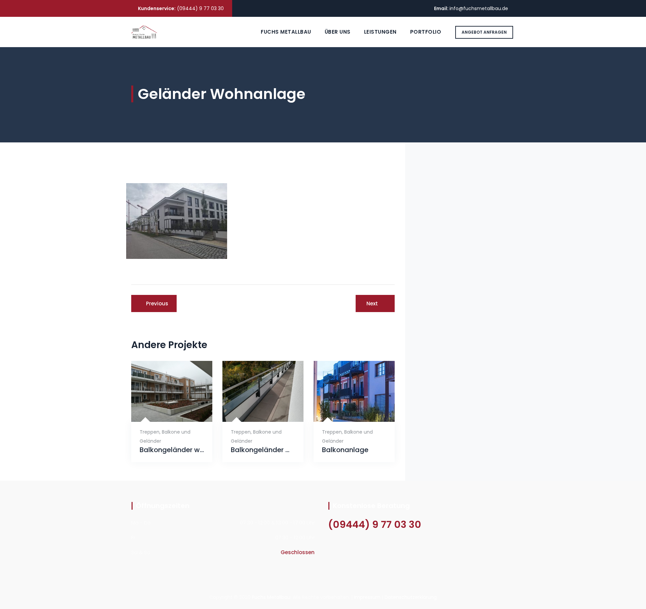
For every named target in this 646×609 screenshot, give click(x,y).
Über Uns (338, 31)
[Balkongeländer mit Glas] (255, 411)
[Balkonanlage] (346, 411)
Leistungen (380, 31)
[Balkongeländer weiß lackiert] (163, 411)
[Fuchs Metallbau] (144, 32)
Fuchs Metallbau (286, 31)
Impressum (367, 597)
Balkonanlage (345, 450)
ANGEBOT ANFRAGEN (484, 32)
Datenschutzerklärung (411, 597)
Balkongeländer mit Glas (263, 450)
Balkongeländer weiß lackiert (172, 450)
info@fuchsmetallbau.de (479, 8)
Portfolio (425, 31)
